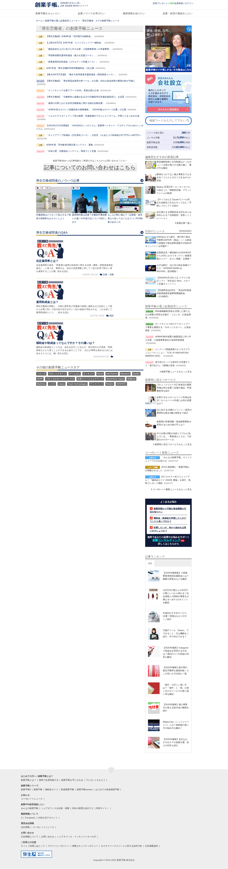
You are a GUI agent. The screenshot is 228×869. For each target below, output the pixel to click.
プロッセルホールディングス (60, 379)
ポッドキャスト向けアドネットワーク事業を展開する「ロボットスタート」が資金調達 (168, 327)
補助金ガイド (51, 789)
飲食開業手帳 (67, 789)
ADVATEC (121, 384)
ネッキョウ (88, 373)
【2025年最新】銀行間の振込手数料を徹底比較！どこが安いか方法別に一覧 (176, 670)
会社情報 (25, 827)
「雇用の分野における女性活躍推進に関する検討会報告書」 (75, 103)
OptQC (136, 373)
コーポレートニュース (32, 799)
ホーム (39, 20)
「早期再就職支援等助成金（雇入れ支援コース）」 (71, 55)
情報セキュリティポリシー (85, 846)
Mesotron (125, 373)
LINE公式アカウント (48, 817)
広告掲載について (29, 836)
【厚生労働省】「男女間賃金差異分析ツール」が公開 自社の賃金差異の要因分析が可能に (90, 81)
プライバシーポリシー (58, 846)
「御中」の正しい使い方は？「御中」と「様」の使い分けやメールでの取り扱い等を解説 (176, 689)
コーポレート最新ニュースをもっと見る (172, 489)
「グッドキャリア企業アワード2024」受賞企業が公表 (72, 90)
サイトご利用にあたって (33, 846)
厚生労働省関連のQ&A (51, 232)
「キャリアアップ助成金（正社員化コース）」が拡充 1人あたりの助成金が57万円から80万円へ (93, 135)
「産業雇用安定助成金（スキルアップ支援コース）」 (72, 61)
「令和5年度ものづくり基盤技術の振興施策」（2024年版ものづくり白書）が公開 (86, 109)
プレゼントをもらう (95, 780)
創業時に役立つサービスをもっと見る (173, 444)
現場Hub (131, 379)
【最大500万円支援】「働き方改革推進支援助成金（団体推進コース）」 (81, 74)
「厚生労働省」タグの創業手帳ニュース (99, 20)
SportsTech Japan (115, 379)
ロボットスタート (57, 373)
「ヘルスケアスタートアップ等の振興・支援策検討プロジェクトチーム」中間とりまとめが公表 (92, 116)
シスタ (52, 384)
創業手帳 (38, 789)
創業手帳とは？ (28, 780)
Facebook (30, 817)
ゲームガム (74, 373)
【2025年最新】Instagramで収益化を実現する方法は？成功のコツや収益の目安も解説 (176, 652)
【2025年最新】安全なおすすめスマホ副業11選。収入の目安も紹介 (176, 742)
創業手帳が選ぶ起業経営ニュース (61, 20)
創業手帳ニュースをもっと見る (176, 371)
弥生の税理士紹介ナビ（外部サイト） (90, 808)
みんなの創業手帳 (29, 808)
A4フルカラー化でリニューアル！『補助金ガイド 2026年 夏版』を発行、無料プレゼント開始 (167, 479)
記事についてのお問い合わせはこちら (90, 167)
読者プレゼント (160, 3)
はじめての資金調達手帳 (107, 789)
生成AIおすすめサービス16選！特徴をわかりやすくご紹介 (175, 616)
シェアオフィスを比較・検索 (55, 808)
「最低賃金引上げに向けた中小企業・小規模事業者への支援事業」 (78, 49)
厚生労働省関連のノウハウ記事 (58, 180)
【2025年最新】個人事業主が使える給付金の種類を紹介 (176, 707)
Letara (61, 384)
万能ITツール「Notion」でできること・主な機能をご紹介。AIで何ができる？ (176, 633)
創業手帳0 (26, 789)
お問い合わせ (47, 836)
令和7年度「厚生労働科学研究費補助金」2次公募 (70, 68)
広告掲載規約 (151, 846)
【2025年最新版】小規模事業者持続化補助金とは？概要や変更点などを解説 (176, 576)
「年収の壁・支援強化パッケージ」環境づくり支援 (71, 151)
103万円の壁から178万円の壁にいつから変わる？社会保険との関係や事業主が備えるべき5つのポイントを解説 (176, 596)
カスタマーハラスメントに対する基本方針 (121, 846)
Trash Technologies (77, 384)
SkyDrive (41, 384)
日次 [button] (150, 563)
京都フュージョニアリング (90, 379)
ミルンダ (41, 373)
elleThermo (111, 373)
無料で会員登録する (48, 780)
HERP (40, 379)
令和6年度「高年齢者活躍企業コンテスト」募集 (69, 144)
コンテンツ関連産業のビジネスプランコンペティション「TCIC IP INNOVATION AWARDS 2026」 (167, 352)
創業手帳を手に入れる (72, 780)
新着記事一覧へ (184, 223)
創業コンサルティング (166, 540)
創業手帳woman (85, 789)
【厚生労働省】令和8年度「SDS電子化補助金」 (69, 36)
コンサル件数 (153, 137)
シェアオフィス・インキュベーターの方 (76, 836)
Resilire (109, 384)
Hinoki (100, 373)
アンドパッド (96, 384)
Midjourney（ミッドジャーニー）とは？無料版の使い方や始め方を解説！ (176, 725)
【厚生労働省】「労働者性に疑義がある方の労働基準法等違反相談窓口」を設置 (85, 97)
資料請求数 (152, 147)
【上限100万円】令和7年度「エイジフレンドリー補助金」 (74, 42)
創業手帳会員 (153, 142)
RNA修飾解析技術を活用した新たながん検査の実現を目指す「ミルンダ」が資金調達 (168, 314)
